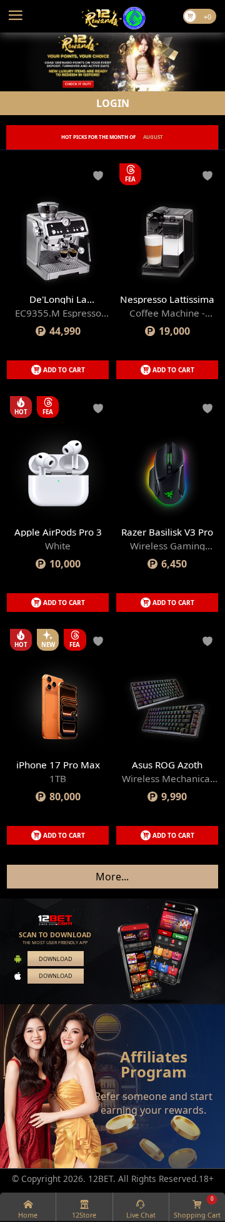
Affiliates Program (154, 1064)
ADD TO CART (64, 369)
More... (112, 876)
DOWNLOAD (55, 959)
